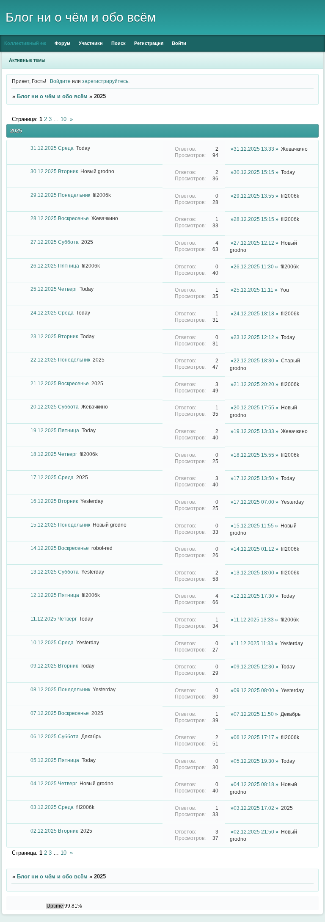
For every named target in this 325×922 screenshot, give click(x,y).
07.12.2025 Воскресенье (59, 713)
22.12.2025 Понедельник (60, 359)
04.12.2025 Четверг (53, 783)
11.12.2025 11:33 (253, 643)
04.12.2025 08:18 (254, 784)
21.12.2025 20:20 (254, 384)
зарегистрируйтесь (105, 81)
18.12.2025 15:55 (254, 455)
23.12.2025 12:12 (254, 337)
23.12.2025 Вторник (54, 336)
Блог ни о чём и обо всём (52, 96)
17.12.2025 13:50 (254, 478)
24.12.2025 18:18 (254, 313)
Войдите (60, 81)
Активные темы (27, 60)
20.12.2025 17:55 (254, 407)
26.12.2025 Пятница (54, 265)
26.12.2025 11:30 (254, 266)
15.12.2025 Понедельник (60, 524)
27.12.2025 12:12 (254, 243)
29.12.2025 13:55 (254, 196)
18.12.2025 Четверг (53, 454)
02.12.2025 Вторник (54, 831)
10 (63, 119)
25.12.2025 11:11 (253, 290)
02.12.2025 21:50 (254, 831)
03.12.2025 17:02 (254, 808)
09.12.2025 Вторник (54, 665)
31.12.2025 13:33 (254, 149)
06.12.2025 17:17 (254, 737)
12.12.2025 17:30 (254, 596)
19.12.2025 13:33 (254, 431)
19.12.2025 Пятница (54, 430)
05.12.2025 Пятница (54, 760)
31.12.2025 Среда (52, 148)
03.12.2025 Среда (52, 807)
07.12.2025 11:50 (254, 714)
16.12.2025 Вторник (54, 501)
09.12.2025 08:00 (254, 690)
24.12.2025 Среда (52, 312)
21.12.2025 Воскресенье (59, 383)
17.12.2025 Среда (52, 477)
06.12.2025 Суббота (54, 736)
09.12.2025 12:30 (254, 666)
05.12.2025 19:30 (254, 761)
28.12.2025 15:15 (254, 219)
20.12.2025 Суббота (54, 406)
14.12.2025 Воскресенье (59, 548)
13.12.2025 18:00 (254, 572)
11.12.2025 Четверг (53, 618)
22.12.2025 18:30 (254, 360)
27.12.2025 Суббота (54, 242)
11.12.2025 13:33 (254, 619)
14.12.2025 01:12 (254, 549)
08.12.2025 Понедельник (60, 689)
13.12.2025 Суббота (54, 571)
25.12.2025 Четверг (53, 289)
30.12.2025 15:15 (254, 172)
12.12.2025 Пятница (54, 595)
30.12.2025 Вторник (54, 171)
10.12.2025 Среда (52, 642)
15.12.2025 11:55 (254, 525)
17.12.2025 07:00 (254, 502)
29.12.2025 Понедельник (60, 195)
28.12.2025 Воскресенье (59, 218)
